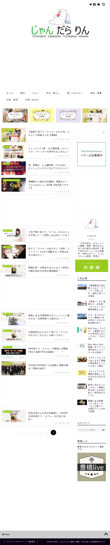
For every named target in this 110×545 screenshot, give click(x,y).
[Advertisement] (55, 68)
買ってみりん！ (75, 93)
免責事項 (31, 541)
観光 (22, 93)
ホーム (9, 93)
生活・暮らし (53, 93)
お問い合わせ (32, 99)
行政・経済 (12, 99)
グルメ (35, 93)
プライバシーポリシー (15, 541)
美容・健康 (96, 93)
